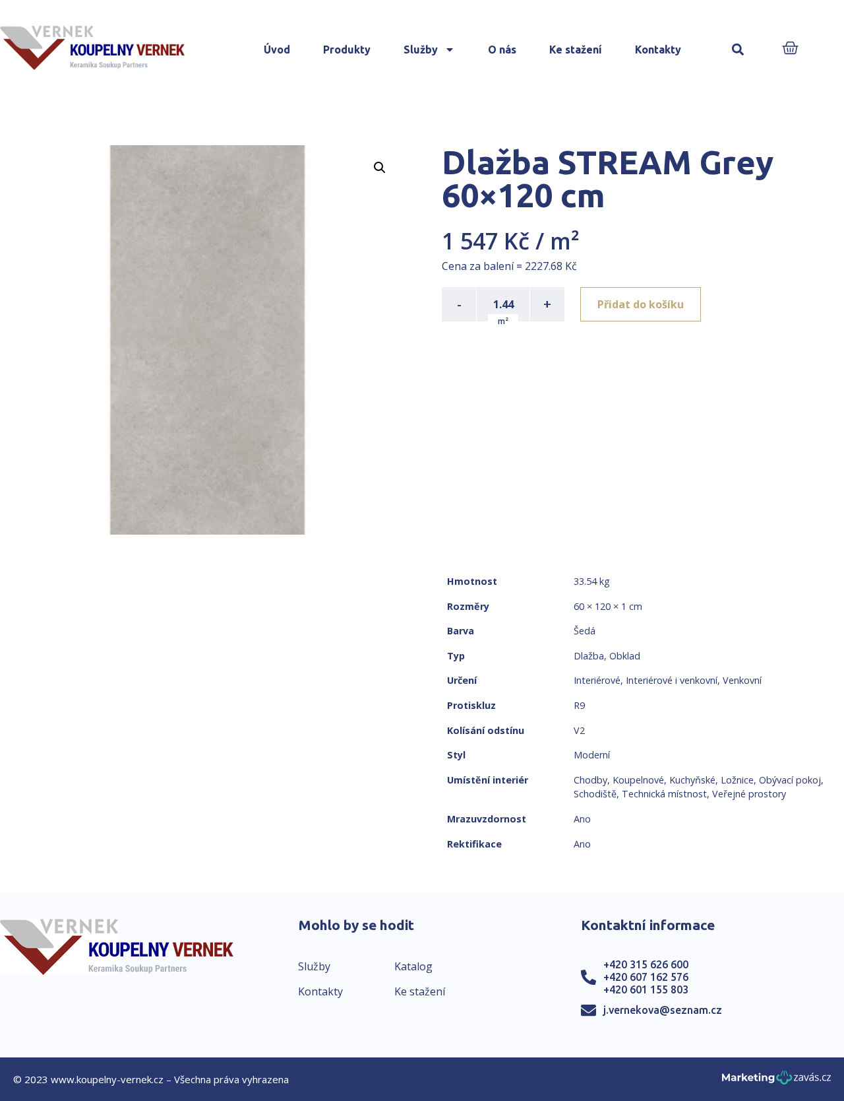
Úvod (277, 49)
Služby (421, 49)
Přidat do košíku (640, 304)
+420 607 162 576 (645, 977)
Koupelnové (638, 780)
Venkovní (742, 680)
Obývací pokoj (790, 780)
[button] (738, 50)
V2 (579, 730)
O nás (502, 49)
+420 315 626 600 (645, 964)
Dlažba (589, 656)
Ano (582, 819)
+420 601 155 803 (645, 989)
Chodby (590, 780)
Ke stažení (575, 49)
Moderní (592, 755)
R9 (579, 705)
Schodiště (595, 793)
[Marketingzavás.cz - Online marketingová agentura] (776, 1081)
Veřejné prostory (749, 793)
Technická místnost (664, 793)
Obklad (624, 656)
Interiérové (597, 680)
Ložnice (737, 780)
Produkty (347, 49)
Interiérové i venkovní (671, 680)
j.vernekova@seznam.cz (662, 1010)
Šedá (584, 630)
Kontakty (658, 49)
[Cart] (790, 49)
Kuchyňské (692, 780)
